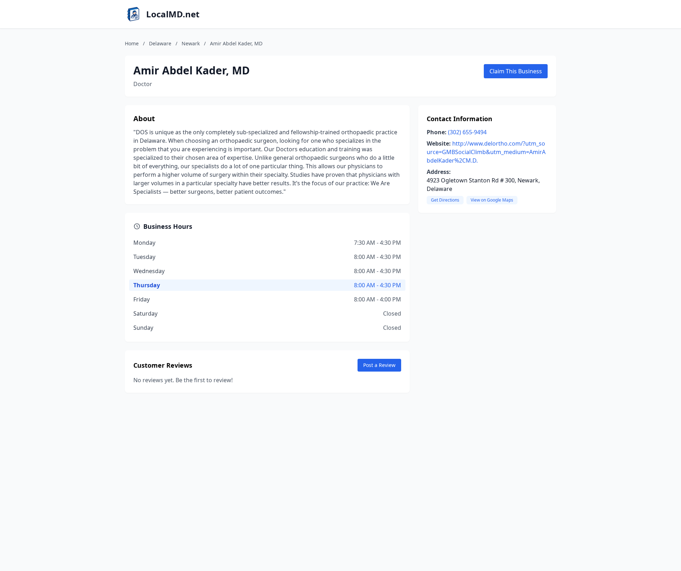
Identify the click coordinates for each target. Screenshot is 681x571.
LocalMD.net (172, 14)
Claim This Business (515, 71)
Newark (191, 43)
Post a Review (379, 365)
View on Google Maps (492, 200)
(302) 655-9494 (467, 132)
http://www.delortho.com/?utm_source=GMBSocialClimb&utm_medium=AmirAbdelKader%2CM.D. (486, 152)
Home (132, 43)
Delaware (160, 43)
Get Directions (445, 200)
